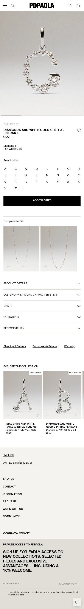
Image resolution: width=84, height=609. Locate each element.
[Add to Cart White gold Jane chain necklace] (8, 266)
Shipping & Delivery (14, 346)
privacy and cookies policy (32, 592)
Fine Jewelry (11, 124)
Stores (8, 479)
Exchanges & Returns (45, 346)
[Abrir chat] (77, 602)
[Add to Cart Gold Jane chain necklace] (45, 266)
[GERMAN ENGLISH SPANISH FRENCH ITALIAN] (42, 455)
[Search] (12, 5)
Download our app (16, 533)
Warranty (69, 346)
